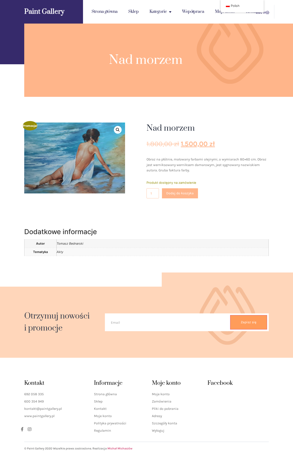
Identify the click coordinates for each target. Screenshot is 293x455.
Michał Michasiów (119, 448)
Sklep (133, 12)
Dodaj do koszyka (180, 193)
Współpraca (193, 12)
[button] (118, 130)
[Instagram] (29, 429)
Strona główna (105, 12)
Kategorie (158, 12)
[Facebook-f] (22, 429)
